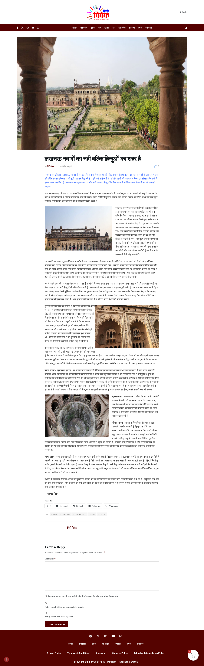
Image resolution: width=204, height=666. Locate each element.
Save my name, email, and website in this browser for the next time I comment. (83, 596)
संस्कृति (69, 166)
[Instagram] (106, 636)
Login (184, 12)
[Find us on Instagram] (28, 27)
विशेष (64, 166)
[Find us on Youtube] (33, 27)
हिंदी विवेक (50, 166)
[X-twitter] (98, 636)
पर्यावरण (132, 27)
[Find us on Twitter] (22, 27)
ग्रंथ (99, 27)
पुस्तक (107, 27)
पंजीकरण (148, 27)
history (92, 514)
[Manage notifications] (6, 659)
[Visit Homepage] (98, 12)
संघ (114, 27)
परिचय (74, 27)
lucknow (102, 514)
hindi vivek (65, 514)
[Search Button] (186, 27)
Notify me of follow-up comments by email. (64, 606)
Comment (50, 558)
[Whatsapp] (121, 636)
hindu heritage (79, 514)
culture (54, 514)
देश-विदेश (121, 27)
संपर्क (140, 27)
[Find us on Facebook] (17, 27)
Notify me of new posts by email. (59, 616)
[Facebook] (91, 636)
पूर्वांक (93, 27)
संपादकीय (83, 27)
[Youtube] (113, 636)
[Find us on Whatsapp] (38, 27)
